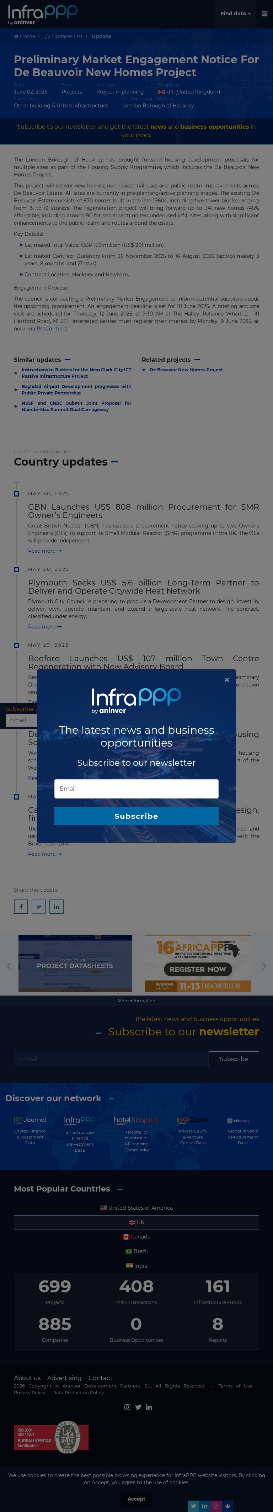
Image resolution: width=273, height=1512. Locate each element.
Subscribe (136, 816)
